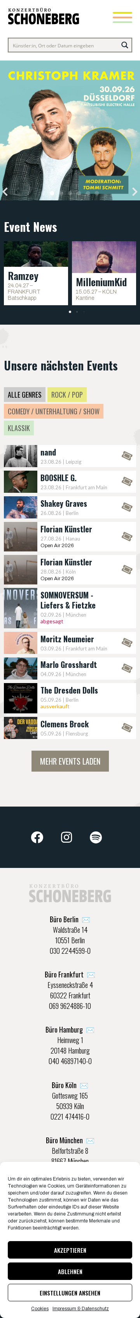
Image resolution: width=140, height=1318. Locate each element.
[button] (5, 191)
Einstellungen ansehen (70, 1292)
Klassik (19, 428)
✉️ (70, 919)
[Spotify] (96, 837)
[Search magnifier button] (124, 45)
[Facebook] (37, 837)
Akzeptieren (70, 1250)
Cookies (40, 1308)
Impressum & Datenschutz (80, 1308)
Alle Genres (25, 394)
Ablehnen (70, 1271)
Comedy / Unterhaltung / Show (54, 411)
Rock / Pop (67, 394)
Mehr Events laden (70, 761)
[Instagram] (66, 837)
